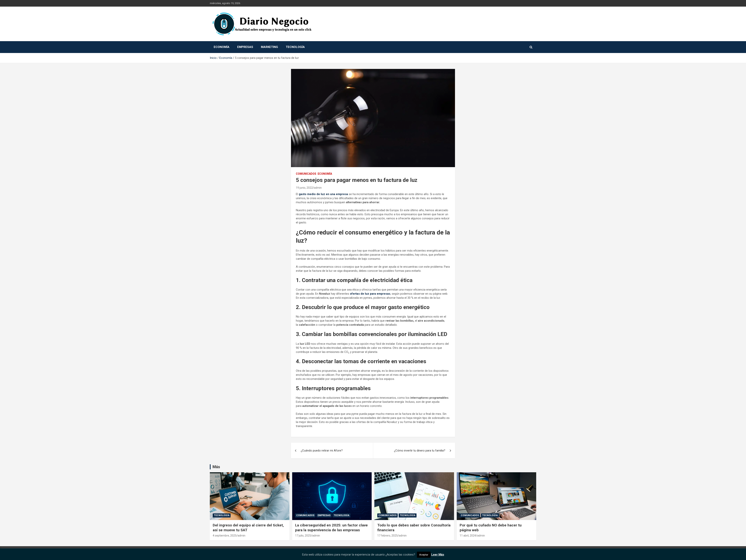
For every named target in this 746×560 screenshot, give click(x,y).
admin (318, 187)
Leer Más (437, 554)
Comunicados (306, 173)
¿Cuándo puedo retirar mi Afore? (322, 450)
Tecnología (295, 47)
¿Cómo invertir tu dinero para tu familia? (419, 450)
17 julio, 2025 (303, 535)
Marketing (269, 47)
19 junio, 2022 (304, 187)
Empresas (245, 47)
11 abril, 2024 (468, 535)
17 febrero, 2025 (387, 535)
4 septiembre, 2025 (224, 535)
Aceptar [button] (423, 554)
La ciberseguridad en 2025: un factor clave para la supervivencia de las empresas (331, 527)
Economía (221, 47)
